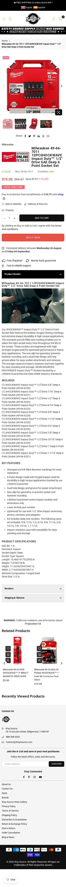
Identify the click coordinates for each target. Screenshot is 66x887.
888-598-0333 (13, 737)
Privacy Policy (8, 806)
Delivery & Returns (37, 204)
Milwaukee (7, 144)
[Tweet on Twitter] (29, 136)
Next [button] (61, 86)
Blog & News (8, 837)
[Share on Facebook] (25, 136)
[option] (33, 86)
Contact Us (7, 788)
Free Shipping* (15, 260)
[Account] (54, 18)
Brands (5, 797)
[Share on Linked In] (39, 136)
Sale (6, 57)
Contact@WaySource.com (19, 742)
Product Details (13, 274)
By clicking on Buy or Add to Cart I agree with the (31, 227)
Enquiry (9, 210)
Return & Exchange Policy (14, 824)
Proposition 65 (33, 623)
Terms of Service (10, 810)
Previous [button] (4, 86)
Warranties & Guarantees (14, 819)
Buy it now (33, 237)
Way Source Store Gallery (14, 802)
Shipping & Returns (15, 597)
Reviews (9, 588)
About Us (6, 784)
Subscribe (56, 764)
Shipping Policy (9, 815)
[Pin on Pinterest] (34, 136)
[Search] (10, 18)
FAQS (4, 793)
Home (5, 41)
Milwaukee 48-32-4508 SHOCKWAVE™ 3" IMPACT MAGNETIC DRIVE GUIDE (15, 673)
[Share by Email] (48, 136)
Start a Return (8, 828)
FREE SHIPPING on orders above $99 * (34, 2)
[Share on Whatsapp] (43, 136)
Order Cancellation (11, 832)
